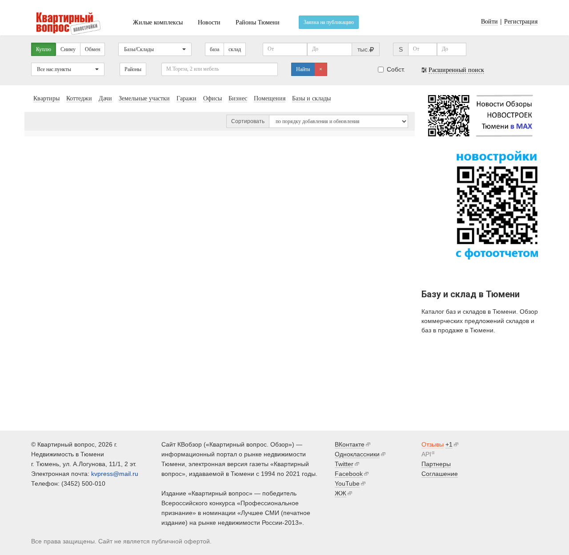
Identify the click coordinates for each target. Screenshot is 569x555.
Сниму (68, 49)
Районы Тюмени (258, 22)
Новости (209, 22)
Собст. (396, 69)
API (426, 454)
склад (234, 49)
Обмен (92, 49)
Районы (132, 69)
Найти (303, 69)
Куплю (43, 49)
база (214, 49)
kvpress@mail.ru (114, 473)
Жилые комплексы (158, 22)
